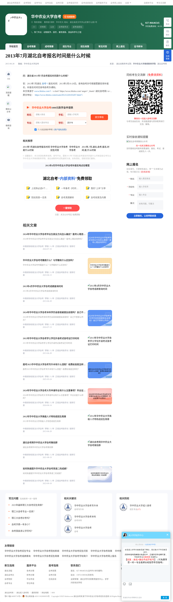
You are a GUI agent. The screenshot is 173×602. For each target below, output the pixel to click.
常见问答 (102, 46)
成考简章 (49, 46)
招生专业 (67, 46)
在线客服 (167, 57)
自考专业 (38, 3)
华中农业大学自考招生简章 (46, 556)
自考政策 (52, 571)
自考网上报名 (116, 3)
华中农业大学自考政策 (101, 551)
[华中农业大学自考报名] (167, 41)
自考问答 (60, 3)
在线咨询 (71, 17)
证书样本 (138, 46)
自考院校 (27, 3)
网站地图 (45, 593)
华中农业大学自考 (31, 64)
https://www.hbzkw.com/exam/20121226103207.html (58, 95)
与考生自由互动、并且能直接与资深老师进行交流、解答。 (145, 121)
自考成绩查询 (87, 3)
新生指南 (9, 565)
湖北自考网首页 (13, 3)
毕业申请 (30, 579)
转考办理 (30, 575)
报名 (167, 45)
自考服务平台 (101, 3)
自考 (44, 83)
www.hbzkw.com (41, 91)
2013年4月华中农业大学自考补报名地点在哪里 (67, 165)
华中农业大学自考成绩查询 (18, 556)
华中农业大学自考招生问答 (75, 551)
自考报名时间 (72, 3)
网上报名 (120, 46)
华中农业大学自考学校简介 (75, 556)
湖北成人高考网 (22, 593)
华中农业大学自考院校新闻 (46, 551)
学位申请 (30, 583)
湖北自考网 (9, 593)
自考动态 (49, 3)
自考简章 (31, 46)
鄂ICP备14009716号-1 (13, 596)
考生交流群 (161, 3)
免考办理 (30, 571)
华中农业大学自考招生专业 (18, 551)
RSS (53, 593)
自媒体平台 (148, 3)
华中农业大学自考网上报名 (104, 556)
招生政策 (85, 46)
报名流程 (8, 571)
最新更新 (35, 593)
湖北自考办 (9, 575)
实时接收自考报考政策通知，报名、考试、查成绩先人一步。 (145, 148)
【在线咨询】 (145, 172)
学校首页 (13, 46)
